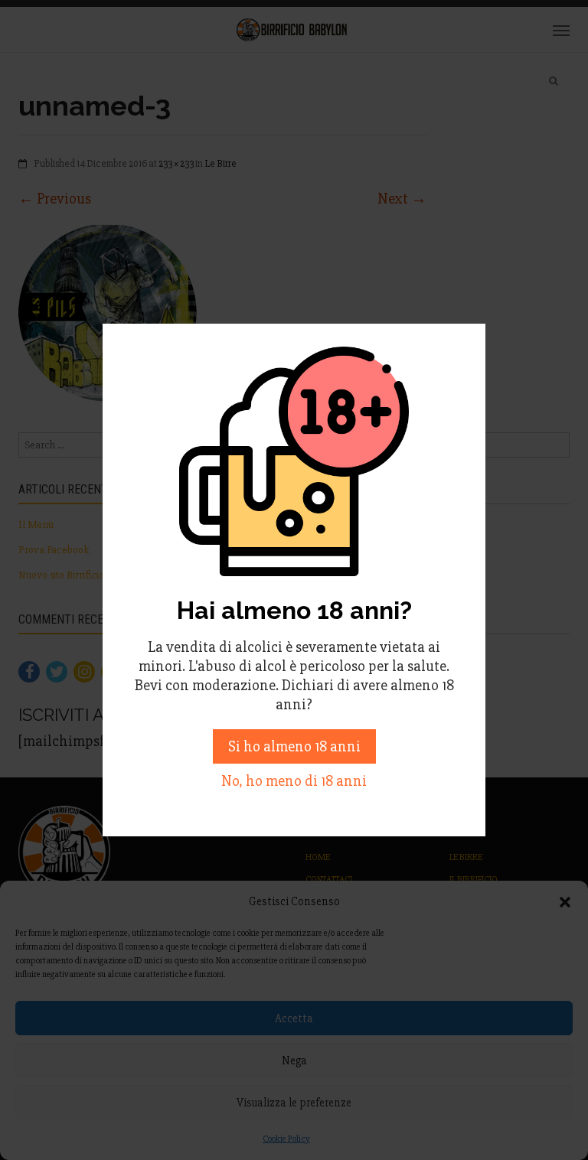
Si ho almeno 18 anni (294, 746)
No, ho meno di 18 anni (294, 780)
